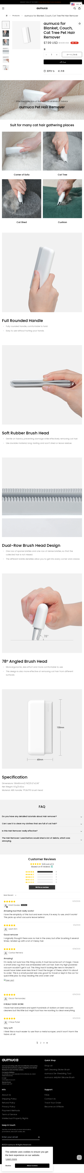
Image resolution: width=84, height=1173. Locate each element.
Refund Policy (8, 1102)
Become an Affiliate (54, 1106)
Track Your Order (53, 1102)
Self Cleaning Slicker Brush (57, 1069)
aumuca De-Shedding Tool (58, 1073)
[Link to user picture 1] (9, 984)
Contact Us (50, 1099)
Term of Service (9, 1114)
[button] (30, 872)
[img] (9, 901)
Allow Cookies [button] (32, 1165)
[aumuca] (42, 8)
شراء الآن (63, 62)
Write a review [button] (42, 887)
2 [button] (40, 1042)
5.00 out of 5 (48, 864)
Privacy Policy (8, 1106)
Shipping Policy (9, 1099)
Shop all (48, 1065)
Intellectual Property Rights (15, 1118)
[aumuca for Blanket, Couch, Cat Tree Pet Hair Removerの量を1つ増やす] (56, 54)
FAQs (47, 1095)
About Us (6, 1095)
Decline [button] (8, 1165)
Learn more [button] (11, 1159)
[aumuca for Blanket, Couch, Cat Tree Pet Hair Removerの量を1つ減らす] (46, 54)
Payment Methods (11, 1110)
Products (16, 15)
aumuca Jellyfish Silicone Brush (59, 1077)
